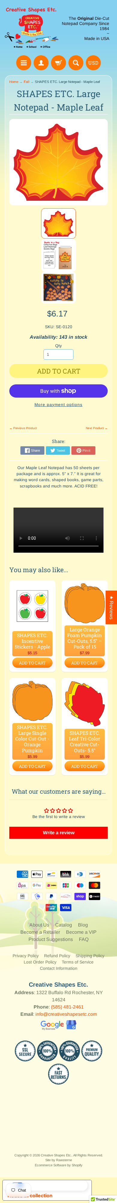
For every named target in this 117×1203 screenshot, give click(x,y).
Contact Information (58, 968)
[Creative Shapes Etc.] (31, 28)
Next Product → (97, 428)
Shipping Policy (90, 955)
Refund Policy (57, 955)
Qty (58, 345)
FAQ (83, 939)
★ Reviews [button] (111, 607)
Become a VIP (81, 932)
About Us (39, 924)
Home (13, 82)
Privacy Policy (26, 955)
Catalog (63, 924)
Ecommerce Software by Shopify (58, 1165)
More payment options (58, 404)
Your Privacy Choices (53, 1185)
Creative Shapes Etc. (56, 1155)
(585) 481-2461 (67, 1006)
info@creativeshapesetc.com (66, 1014)
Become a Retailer (40, 932)
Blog (83, 924)
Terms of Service (78, 962)
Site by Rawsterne (58, 1160)
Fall (26, 82)
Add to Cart (32, 663)
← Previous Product (23, 428)
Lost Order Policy (40, 962)
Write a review (58, 832)
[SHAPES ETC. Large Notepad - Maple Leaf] (58, 223)
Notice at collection (30, 1195)
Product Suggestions (50, 939)
